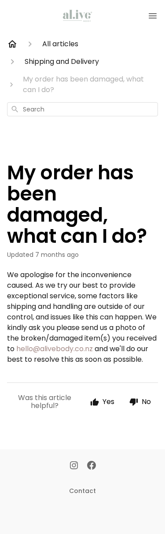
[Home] (12, 44)
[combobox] (82, 109)
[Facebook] (91, 466)
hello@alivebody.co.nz (54, 349)
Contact (82, 490)
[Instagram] (74, 466)
